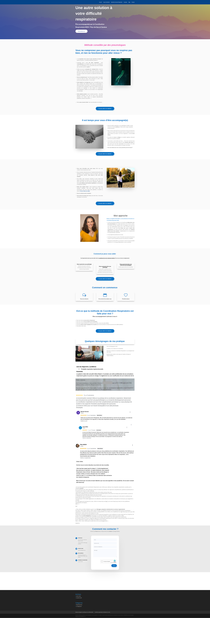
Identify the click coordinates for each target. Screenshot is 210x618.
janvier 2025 (78, 596)
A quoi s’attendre (106, 2)
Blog (129, 2)
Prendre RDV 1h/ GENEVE (105, 108)
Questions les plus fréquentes (116, 2)
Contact (133, 2)
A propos (125, 2)
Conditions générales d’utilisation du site (102, 612)
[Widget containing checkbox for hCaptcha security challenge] (108, 561)
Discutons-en (81, 31)
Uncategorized (79, 606)
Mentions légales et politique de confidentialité (84, 612)
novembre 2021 (79, 597)
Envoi (114, 565)
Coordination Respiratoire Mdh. (113, 220)
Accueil (100, 2)
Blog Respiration (79, 604)
